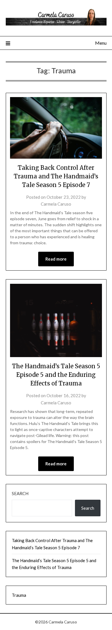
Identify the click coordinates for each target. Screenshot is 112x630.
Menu (101, 43)
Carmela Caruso (56, 203)
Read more (56, 258)
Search (20, 493)
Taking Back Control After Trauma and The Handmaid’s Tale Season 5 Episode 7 (56, 176)
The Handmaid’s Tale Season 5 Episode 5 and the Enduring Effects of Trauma (56, 375)
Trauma (19, 595)
